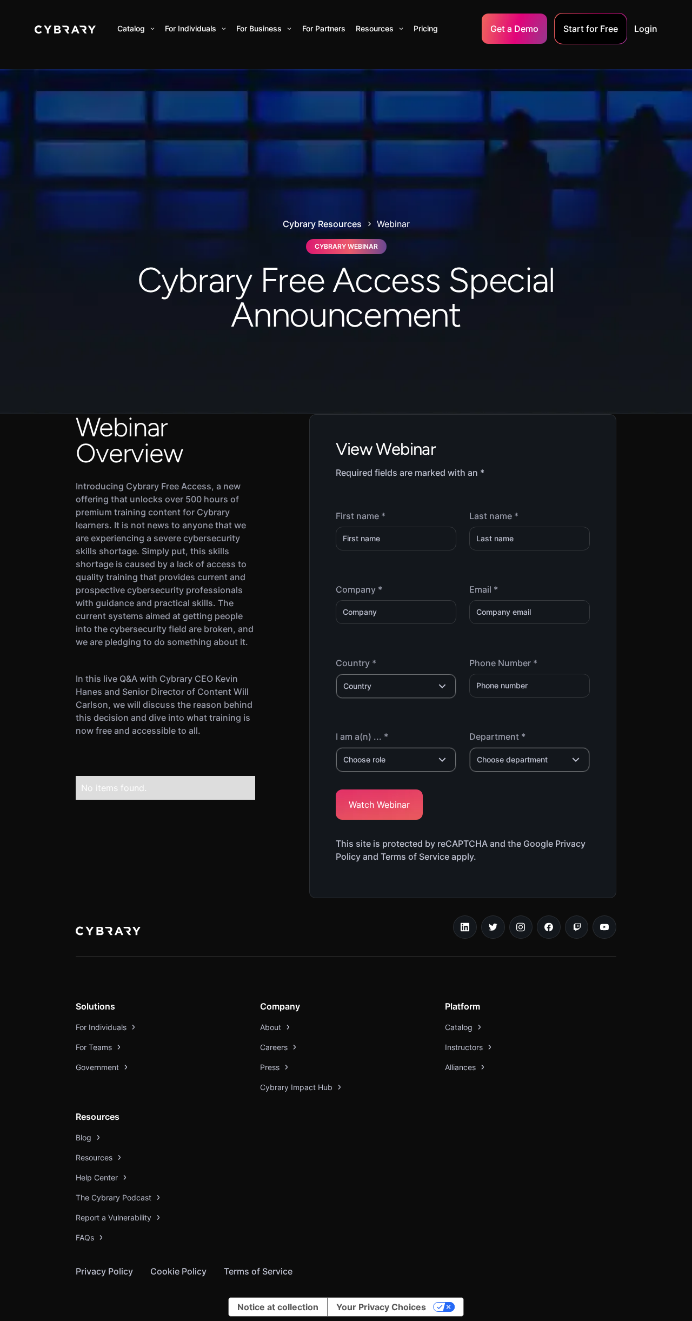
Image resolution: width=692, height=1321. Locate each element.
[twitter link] (493, 927)
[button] (136, 29)
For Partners (323, 28)
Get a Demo (514, 28)
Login (645, 28)
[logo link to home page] (108, 932)
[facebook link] (549, 927)
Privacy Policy (104, 1271)
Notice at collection (277, 1307)
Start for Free (590, 28)
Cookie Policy (178, 1271)
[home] (65, 28)
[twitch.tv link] (577, 927)
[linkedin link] (465, 927)
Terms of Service (258, 1271)
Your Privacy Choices (381, 1307)
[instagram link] (521, 927)
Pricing (426, 28)
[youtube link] (604, 927)
